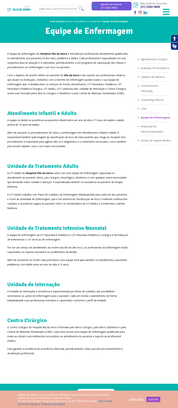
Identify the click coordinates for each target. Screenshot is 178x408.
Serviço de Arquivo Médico (156, 140)
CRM (143, 108)
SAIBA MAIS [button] (136, 399)
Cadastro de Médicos (153, 77)
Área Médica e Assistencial (87, 21)
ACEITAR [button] (153, 399)
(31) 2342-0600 (150, 6)
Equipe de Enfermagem (155, 117)
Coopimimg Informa (152, 99)
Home (69, 21)
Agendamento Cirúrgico (154, 59)
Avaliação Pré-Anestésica (155, 68)
